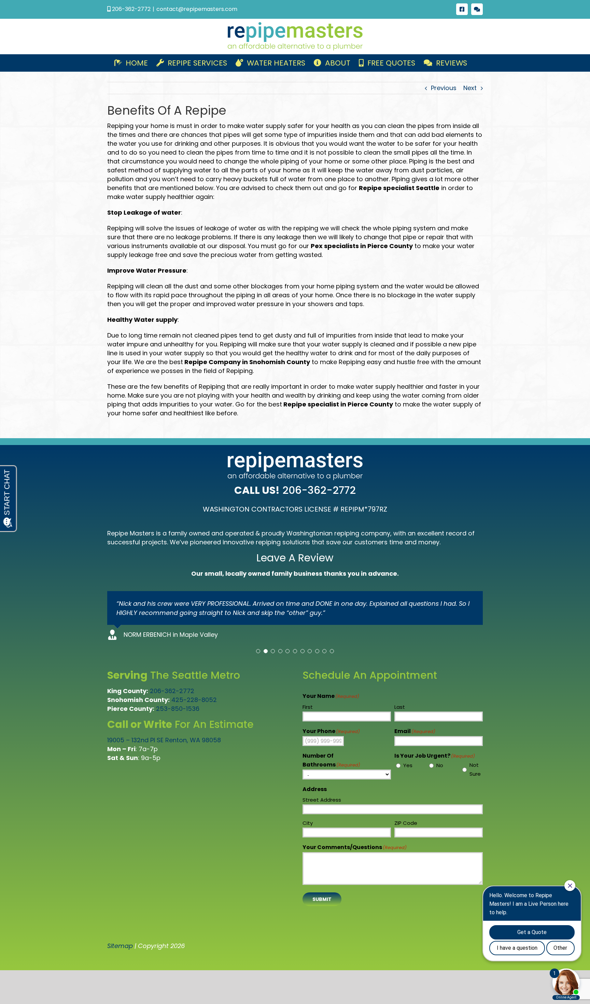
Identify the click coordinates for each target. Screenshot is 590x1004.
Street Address (322, 799)
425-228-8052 (194, 699)
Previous (443, 88)
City (308, 823)
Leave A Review (295, 557)
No (439, 765)
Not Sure (475, 769)
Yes (407, 765)
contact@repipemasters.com (196, 9)
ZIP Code (405, 823)
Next (470, 88)
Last (399, 707)
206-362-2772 (172, 691)
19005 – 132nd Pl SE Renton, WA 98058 (164, 740)
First (308, 707)
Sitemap (120, 946)
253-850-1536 (177, 708)
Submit (322, 899)
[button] (258, 651)
